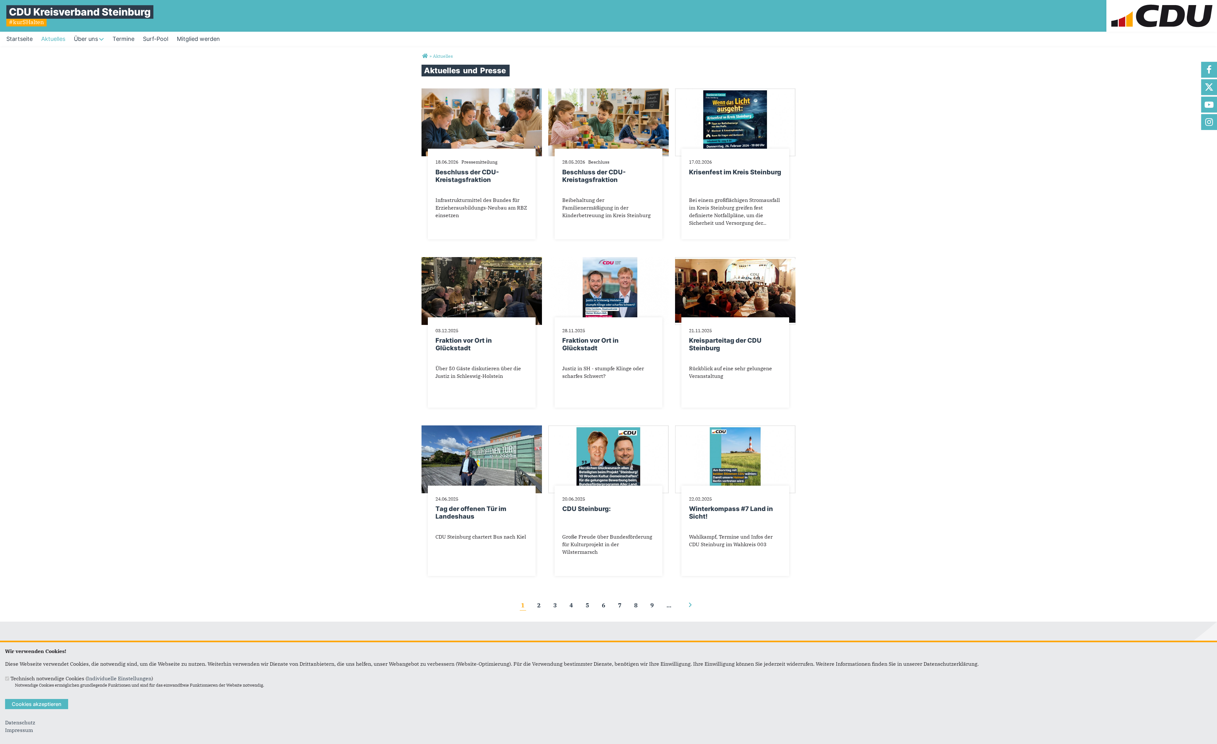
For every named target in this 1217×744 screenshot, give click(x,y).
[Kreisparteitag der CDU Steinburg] (735, 261)
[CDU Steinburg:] (608, 429)
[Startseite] (1161, 4)
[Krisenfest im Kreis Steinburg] (735, 92)
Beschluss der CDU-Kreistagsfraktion (467, 176)
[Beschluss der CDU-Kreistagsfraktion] (482, 92)
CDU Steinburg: (586, 509)
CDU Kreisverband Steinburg (80, 12)
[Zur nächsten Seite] (690, 605)
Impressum (19, 730)
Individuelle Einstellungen (119, 678)
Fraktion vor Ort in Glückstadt (463, 344)
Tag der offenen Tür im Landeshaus (470, 512)
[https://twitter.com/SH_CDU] (1209, 87)
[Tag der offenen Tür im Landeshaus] (482, 429)
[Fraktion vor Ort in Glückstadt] (482, 261)
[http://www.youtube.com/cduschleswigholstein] (1209, 105)
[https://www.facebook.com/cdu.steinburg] (1209, 70)
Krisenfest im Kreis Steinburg (735, 172)
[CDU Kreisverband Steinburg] (425, 56)
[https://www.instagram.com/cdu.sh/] (1209, 122)
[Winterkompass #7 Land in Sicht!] (735, 429)
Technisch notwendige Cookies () (81, 678)
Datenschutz (20, 722)
